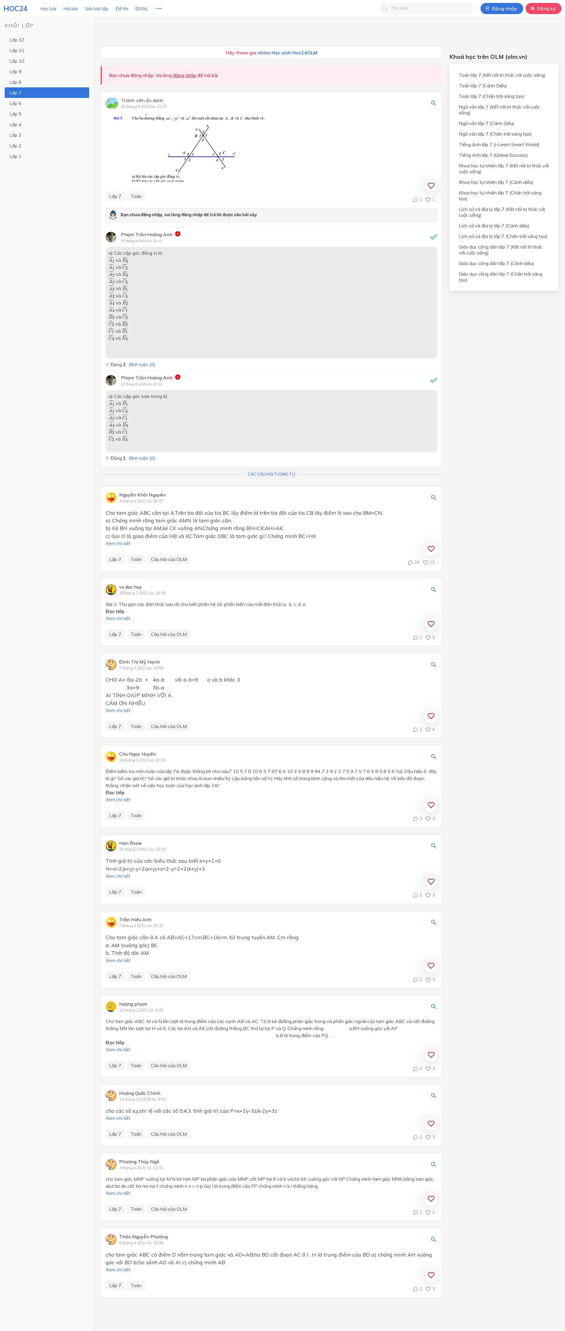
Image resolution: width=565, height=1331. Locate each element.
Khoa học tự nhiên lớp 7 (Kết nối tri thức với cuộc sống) (504, 168)
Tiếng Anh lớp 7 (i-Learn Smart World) (499, 144)
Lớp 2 (15, 146)
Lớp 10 (16, 61)
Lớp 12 (16, 40)
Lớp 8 (15, 82)
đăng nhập (184, 75)
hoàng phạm (133, 1004)
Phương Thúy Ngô (139, 1162)
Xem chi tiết (118, 543)
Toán (136, 196)
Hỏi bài (70, 8)
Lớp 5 (15, 114)
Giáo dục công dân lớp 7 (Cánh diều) (496, 263)
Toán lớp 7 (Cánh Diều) (483, 86)
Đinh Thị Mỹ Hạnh (139, 662)
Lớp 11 (16, 50)
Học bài (48, 8)
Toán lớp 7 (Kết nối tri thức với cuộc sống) (502, 75)
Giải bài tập (97, 8)
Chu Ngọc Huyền (137, 754)
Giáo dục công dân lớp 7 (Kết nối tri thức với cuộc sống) (500, 250)
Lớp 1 (15, 156)
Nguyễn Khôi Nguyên (142, 495)
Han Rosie (130, 843)
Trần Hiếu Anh (135, 919)
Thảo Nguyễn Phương (143, 1237)
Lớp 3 (15, 135)
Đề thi (122, 8)
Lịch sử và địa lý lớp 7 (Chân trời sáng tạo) (503, 236)
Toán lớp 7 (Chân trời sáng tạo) (491, 96)
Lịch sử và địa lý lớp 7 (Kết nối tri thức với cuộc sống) (502, 212)
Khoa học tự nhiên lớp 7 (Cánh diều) (496, 182)
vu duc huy (130, 587)
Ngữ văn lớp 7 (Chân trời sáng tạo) (495, 134)
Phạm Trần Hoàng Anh (146, 234)
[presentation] (112, 259)
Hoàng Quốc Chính (139, 1093)
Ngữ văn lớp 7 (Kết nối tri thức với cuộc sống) (499, 110)
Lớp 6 (15, 103)
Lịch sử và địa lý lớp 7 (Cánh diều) (494, 226)
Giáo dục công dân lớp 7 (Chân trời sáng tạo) (500, 277)
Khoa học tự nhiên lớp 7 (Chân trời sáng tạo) (500, 195)
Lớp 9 (15, 71)
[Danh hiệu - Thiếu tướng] (178, 235)
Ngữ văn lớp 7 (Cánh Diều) (486, 123)
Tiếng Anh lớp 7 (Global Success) (493, 155)
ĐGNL (141, 8)
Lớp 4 (15, 124)
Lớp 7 (15, 93)
